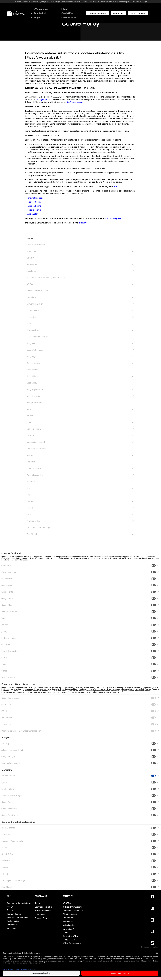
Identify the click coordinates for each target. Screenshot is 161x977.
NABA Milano (68, 917)
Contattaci (118, 13)
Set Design (12, 924)
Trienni (38, 903)
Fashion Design (14, 914)
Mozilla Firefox (34, 210)
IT (152, 13)
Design (10, 910)
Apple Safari (32, 214)
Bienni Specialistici (43, 907)
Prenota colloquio (97, 13)
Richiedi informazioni (72, 907)
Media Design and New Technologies (17, 919)
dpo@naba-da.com (75, 102)
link (115, 186)
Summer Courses (42, 918)
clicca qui (83, 222)
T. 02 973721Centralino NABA (70, 934)
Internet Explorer (35, 198)
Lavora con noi (69, 929)
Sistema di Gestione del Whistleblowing (73, 912)
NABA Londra (68, 925)
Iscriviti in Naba (137, 13)
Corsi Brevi (40, 914)
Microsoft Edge (34, 202)
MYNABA (67, 903)
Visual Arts (12, 928)
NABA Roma (68, 921)
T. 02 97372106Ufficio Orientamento (72, 941)
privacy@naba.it (43, 99)
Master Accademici (43, 910)
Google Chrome (34, 206)
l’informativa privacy (113, 218)
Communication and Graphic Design (19, 905)
